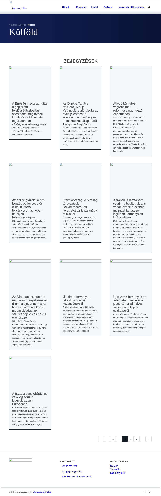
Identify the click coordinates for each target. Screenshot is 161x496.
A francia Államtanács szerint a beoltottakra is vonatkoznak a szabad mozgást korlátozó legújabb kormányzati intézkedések (129, 208)
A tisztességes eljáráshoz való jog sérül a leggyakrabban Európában (29, 398)
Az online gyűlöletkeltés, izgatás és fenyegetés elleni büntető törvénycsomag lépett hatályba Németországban (29, 208)
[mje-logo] (18, 7)
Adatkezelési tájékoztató (42, 491)
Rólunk (114, 465)
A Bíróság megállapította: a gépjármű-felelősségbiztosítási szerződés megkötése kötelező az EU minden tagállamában (30, 112)
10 (137, 439)
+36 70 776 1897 (68, 465)
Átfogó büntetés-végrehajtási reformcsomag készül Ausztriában (128, 108)
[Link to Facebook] (145, 491)
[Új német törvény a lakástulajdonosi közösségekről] (81, 275)
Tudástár (115, 469)
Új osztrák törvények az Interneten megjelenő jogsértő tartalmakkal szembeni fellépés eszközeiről (129, 303)
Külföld (23, 32)
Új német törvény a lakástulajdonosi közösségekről (76, 300)
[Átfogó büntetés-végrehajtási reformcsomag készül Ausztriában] (131, 82)
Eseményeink (117, 472)
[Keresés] (149, 7)
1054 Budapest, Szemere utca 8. (76, 476)
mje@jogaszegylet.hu (70, 471)
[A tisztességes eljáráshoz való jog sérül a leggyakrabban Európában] (30, 372)
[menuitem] (66, 7)
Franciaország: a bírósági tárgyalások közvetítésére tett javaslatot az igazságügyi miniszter (80, 207)
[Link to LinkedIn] (149, 491)
